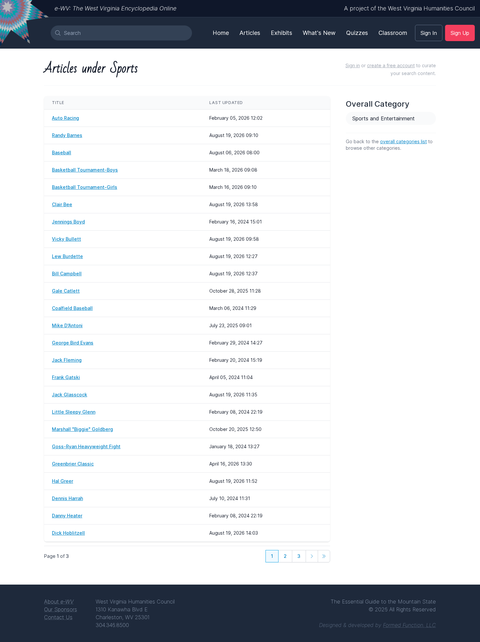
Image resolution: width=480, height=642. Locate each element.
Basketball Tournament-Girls (84, 187)
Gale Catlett (66, 291)
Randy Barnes (67, 135)
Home (221, 32)
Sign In (429, 33)
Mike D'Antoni (67, 325)
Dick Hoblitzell (68, 533)
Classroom (392, 32)
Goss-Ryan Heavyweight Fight (86, 446)
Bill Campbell (67, 273)
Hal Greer (62, 481)
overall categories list (403, 141)
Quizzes (357, 32)
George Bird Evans (72, 342)
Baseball (61, 152)
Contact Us (58, 617)
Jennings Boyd (68, 221)
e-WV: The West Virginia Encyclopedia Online (115, 8)
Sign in (352, 65)
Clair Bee (62, 204)
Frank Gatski (66, 377)
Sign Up (460, 33)
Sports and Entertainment (383, 118)
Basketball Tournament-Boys (85, 170)
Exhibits (281, 32)
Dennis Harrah (67, 498)
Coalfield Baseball (72, 308)
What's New (319, 32)
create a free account (391, 65)
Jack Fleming (67, 360)
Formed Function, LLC (409, 625)
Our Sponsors (60, 609)
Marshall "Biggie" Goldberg (82, 429)
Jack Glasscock (69, 394)
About (58, 601)
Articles (249, 32)
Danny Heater (67, 515)
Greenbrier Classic (73, 463)
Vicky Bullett (66, 239)
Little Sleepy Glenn (73, 412)
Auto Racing (65, 118)
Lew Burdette (67, 256)
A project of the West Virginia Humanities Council (409, 8)
